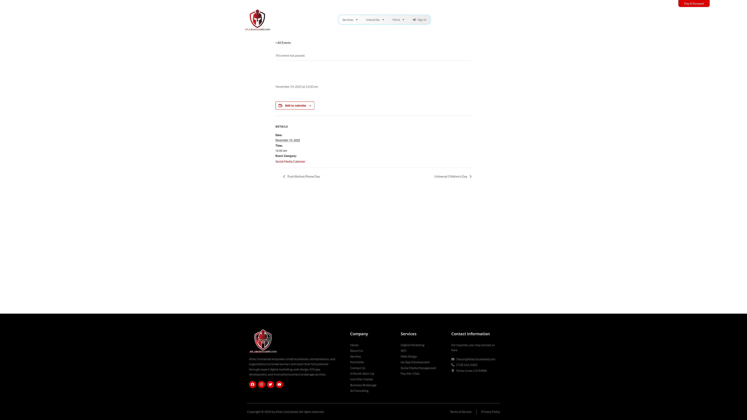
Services (347, 19)
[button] (500, 19)
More (396, 19)
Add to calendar (295, 105)
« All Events (283, 42)
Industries (373, 19)
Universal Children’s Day (451, 176)
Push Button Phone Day (303, 176)
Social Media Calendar (290, 161)
